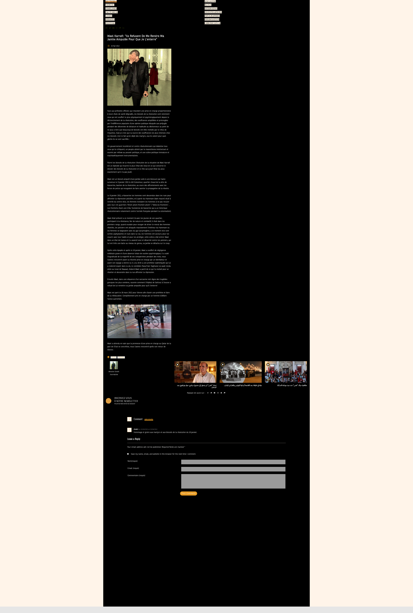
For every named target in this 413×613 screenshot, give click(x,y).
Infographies (212, 16)
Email (133, 468)
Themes (121, 357)
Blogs (208, 5)
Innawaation (211, 20)
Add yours (149, 419)
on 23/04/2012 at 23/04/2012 (148, 429)
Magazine (210, 1)
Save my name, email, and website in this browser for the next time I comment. (163, 454)
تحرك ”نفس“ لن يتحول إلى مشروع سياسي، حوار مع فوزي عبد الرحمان (196, 386)
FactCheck (111, 12)
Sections (110, 1)
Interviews (211, 9)
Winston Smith (114, 372)
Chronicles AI (212, 23)
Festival (109, 23)
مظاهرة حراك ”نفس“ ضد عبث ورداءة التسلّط (292, 385)
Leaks (108, 16)
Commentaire (136, 476)
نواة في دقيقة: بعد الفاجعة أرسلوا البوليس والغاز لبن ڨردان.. (243, 385)
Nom (133, 461)
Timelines (110, 9)
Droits (113, 357)
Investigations (213, 12)
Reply (163, 429)
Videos (109, 5)
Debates (109, 20)
